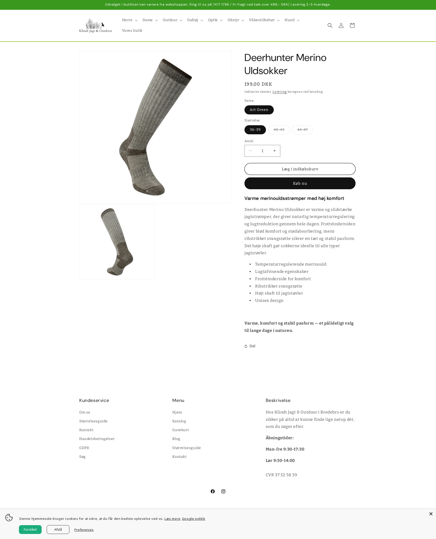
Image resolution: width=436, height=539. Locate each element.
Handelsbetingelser (97, 439)
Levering (279, 91)
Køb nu (300, 183)
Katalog (179, 421)
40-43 (282, 130)
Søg (82, 456)
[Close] (430, 513)
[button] (129, 20)
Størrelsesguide (93, 421)
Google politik (193, 518)
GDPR (84, 448)
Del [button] (253, 346)
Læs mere (173, 518)
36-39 (255, 129)
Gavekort (180, 430)
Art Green (259, 109)
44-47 (305, 130)
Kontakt (86, 430)
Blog (176, 439)
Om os (84, 412)
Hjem (177, 412)
